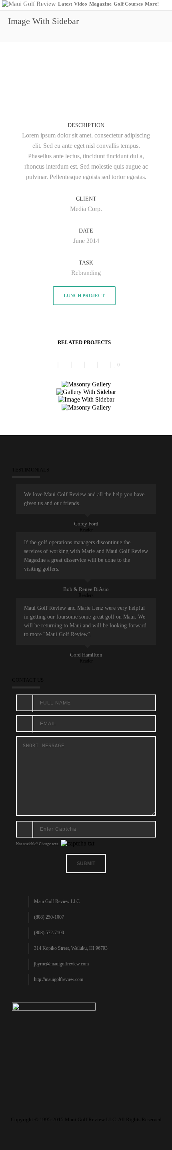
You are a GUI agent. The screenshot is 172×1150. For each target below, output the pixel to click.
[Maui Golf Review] (29, 3)
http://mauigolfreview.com (58, 979)
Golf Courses (128, 4)
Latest (65, 4)
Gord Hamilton (86, 655)
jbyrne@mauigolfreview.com (61, 964)
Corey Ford (86, 524)
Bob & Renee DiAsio (86, 589)
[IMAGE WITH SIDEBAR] (86, 67)
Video (80, 4)
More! (152, 4)
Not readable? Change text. (37, 844)
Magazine (100, 4)
